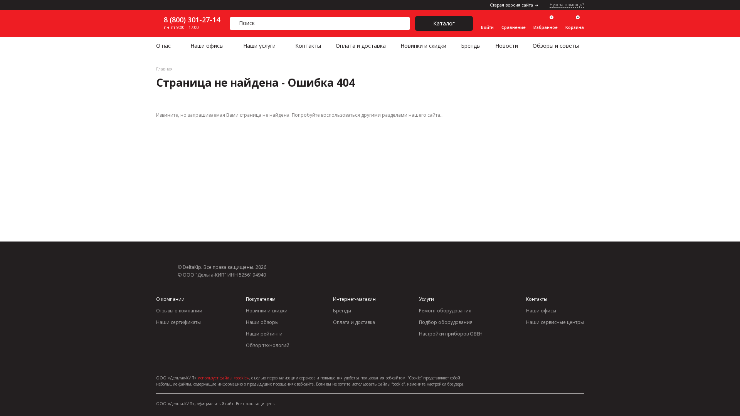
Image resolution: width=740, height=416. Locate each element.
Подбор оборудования (446, 322)
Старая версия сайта (511, 5)
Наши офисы (207, 45)
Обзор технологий (267, 345)
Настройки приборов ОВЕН (451, 333)
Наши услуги (259, 45)
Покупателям (261, 299)
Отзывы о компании (179, 310)
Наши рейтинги (264, 333)
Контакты (308, 45)
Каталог (444, 23)
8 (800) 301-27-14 (192, 19)
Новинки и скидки (423, 45)
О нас (163, 45)
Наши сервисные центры (555, 322)
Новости (506, 45)
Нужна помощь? (567, 4)
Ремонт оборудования (445, 310)
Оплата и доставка (361, 45)
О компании (170, 299)
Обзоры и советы (556, 45)
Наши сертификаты (178, 322)
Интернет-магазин (354, 299)
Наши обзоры (262, 322)
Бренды (471, 45)
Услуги (426, 299)
